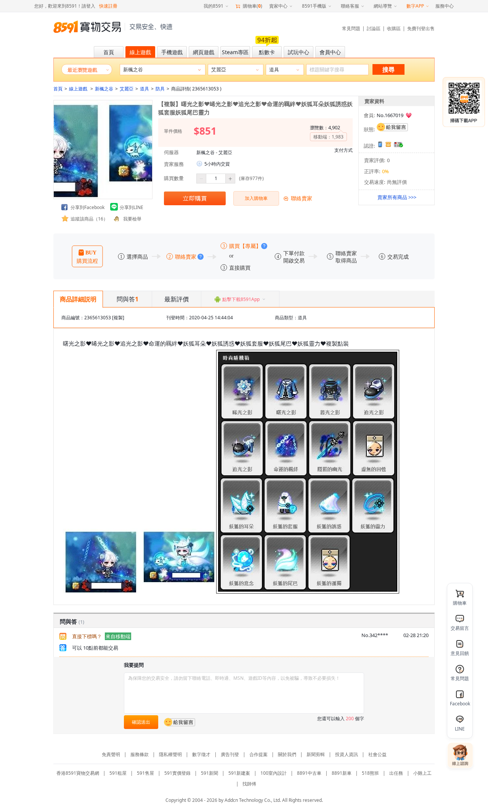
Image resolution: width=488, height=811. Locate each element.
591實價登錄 (177, 773)
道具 (144, 88)
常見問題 (351, 28)
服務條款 (139, 754)
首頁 (58, 88)
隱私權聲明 (170, 754)
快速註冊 (108, 6)
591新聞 (209, 773)
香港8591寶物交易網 (77, 773)
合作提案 (258, 754)
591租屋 (118, 773)
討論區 (373, 28)
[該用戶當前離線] (392, 127)
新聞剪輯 (316, 754)
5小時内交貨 (217, 164)
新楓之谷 (104, 88)
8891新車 (342, 773)
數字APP (415, 6)
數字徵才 (201, 754)
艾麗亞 (126, 88)
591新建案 (239, 773)
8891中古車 (309, 773)
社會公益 (377, 754)
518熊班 (370, 773)
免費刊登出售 (421, 28)
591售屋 (145, 773)
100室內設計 (273, 773)
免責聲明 (111, 754)
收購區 (394, 28)
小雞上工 (422, 773)
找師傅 (249, 783)
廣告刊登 (230, 754)
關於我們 (287, 754)
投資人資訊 (346, 754)
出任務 (396, 773)
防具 (160, 88)
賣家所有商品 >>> (396, 197)
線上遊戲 (78, 88)
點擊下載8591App (241, 299)
